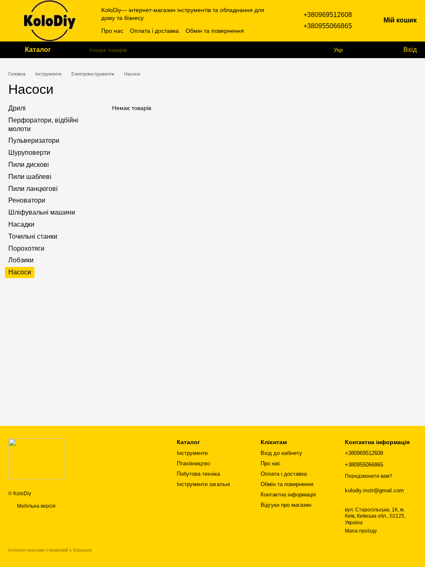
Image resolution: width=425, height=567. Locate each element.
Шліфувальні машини (41, 212)
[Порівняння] (363, 50)
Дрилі (17, 108)
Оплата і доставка (154, 30)
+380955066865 (327, 25)
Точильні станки (32, 236)
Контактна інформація (288, 494)
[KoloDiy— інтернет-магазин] (36, 459)
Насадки (21, 224)
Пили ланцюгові (33, 188)
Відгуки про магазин (286, 505)
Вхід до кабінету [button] (281, 453)
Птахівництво (193, 463)
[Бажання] (379, 50)
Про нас (112, 30)
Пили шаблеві (29, 176)
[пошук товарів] (82, 49)
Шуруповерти (29, 152)
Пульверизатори (33, 140)
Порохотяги (26, 248)
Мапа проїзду (361, 531)
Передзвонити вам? (368, 476)
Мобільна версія (36, 506)
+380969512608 (327, 14)
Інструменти (192, 453)
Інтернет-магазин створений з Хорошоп (50, 549)
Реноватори (26, 200)
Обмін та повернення (215, 30)
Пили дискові (28, 164)
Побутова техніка (198, 474)
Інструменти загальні (203, 484)
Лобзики (21, 260)
